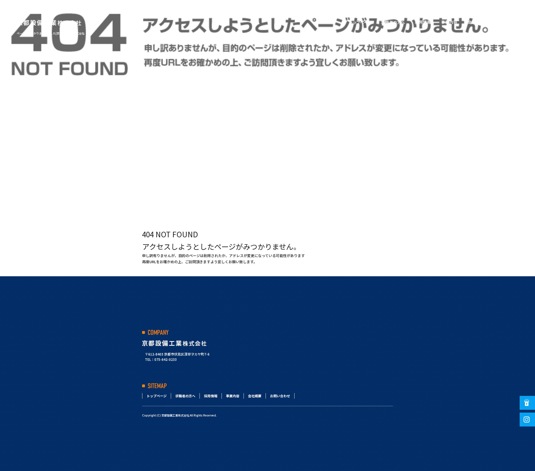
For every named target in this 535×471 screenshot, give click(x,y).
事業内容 (449, 22)
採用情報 (423, 22)
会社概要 (476, 22)
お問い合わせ (505, 22)
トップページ (361, 22)
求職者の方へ (393, 22)
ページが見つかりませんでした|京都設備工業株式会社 (50, 33)
